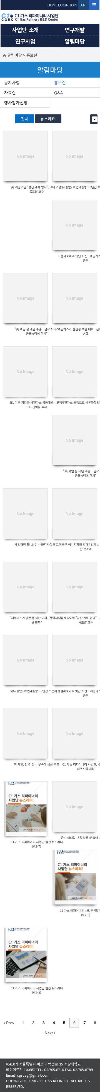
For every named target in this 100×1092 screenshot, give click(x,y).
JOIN (73, 5)
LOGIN (63, 5)
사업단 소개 (25, 30)
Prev (9, 1023)
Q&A (58, 92)
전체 (25, 119)
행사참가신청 (16, 102)
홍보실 (60, 82)
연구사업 (25, 41)
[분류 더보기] (95, 119)
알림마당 (75, 41)
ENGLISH (83, 6)
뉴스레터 (48, 119)
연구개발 (75, 30)
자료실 (10, 92)
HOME (53, 5)
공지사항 (12, 82)
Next (49, 1033)
